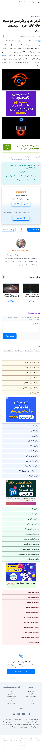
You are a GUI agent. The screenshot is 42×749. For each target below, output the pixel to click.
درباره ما (31, 703)
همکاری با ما (31, 694)
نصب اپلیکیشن (20, 671)
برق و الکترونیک (11, 699)
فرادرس (31, 699)
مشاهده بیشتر (36, 730)
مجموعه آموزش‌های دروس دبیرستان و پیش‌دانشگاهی (23, 166)
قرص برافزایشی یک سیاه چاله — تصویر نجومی (21, 176)
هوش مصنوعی (11, 696)
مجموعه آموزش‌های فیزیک (27, 172)
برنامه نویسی (11, 694)
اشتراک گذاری (33, 230)
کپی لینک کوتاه (7, 230)
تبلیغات (31, 701)
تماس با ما (31, 691)
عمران (11, 691)
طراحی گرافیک (11, 701)
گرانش (4, 55)
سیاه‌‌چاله (5, 45)
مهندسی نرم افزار (11, 703)
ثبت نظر (19, 218)
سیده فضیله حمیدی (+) (21, 250)
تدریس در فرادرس (31, 696)
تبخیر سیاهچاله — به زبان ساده (26, 180)
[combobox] (17, 1)
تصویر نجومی (34, 16)
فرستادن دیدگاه (9, 336)
